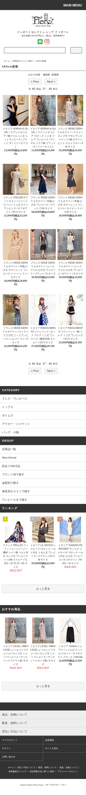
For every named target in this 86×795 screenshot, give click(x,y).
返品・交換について (69, 767)
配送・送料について (47, 767)
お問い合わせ (8, 756)
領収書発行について (18, 771)
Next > (51, 81)
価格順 (46, 74)
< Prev (35, 81)
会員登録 (49, 740)
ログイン (6, 748)
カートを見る (51, 748)
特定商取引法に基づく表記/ (42, 771)
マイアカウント (9, 740)
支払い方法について (26, 767)
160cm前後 (41, 61)
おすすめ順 (34, 74)
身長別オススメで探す (23, 61)
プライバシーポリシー (68, 771)
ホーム (7, 61)
